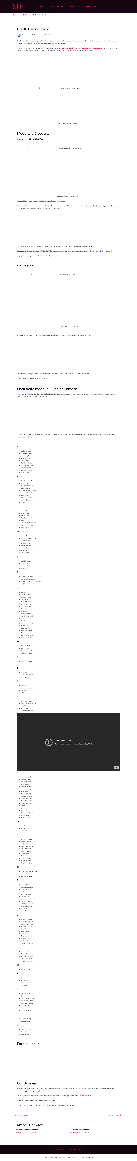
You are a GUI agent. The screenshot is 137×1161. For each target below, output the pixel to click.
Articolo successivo (116, 1115)
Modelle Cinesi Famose (79, 1129)
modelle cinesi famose (70, 48)
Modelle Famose (46, 6)
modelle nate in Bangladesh (92, 48)
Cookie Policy (58, 1149)
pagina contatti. (85, 1096)
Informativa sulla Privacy (73, 1149)
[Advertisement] (68, 70)
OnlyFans (59, 6)
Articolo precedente (21, 1115)
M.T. (93, 1157)
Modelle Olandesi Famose (27, 1129)
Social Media (71, 6)
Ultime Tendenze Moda (88, 6)
